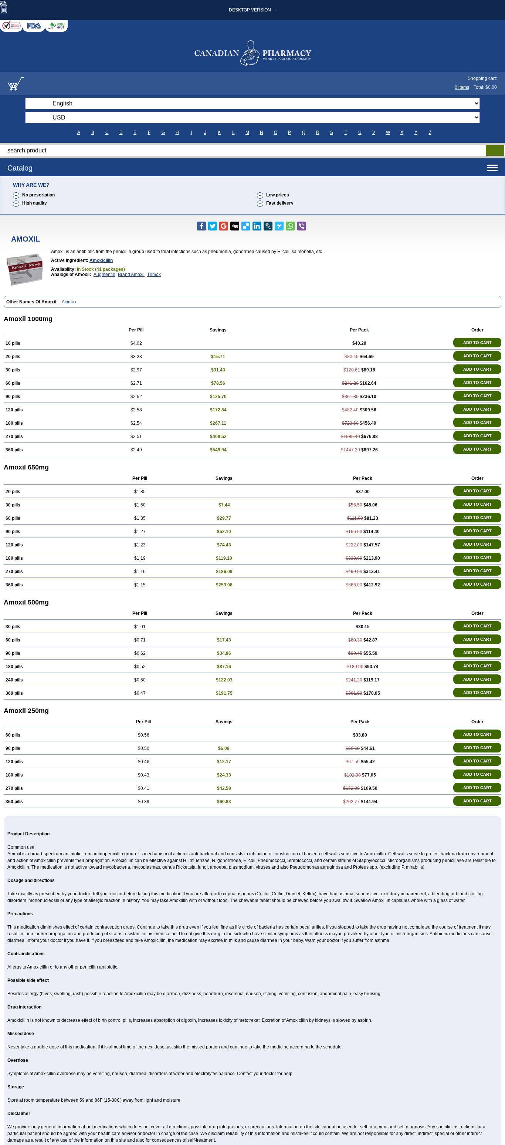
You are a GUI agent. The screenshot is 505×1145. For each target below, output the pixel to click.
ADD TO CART (477, 342)
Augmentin (104, 274)
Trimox (154, 274)
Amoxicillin (101, 260)
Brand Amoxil (131, 274)
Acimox (69, 301)
